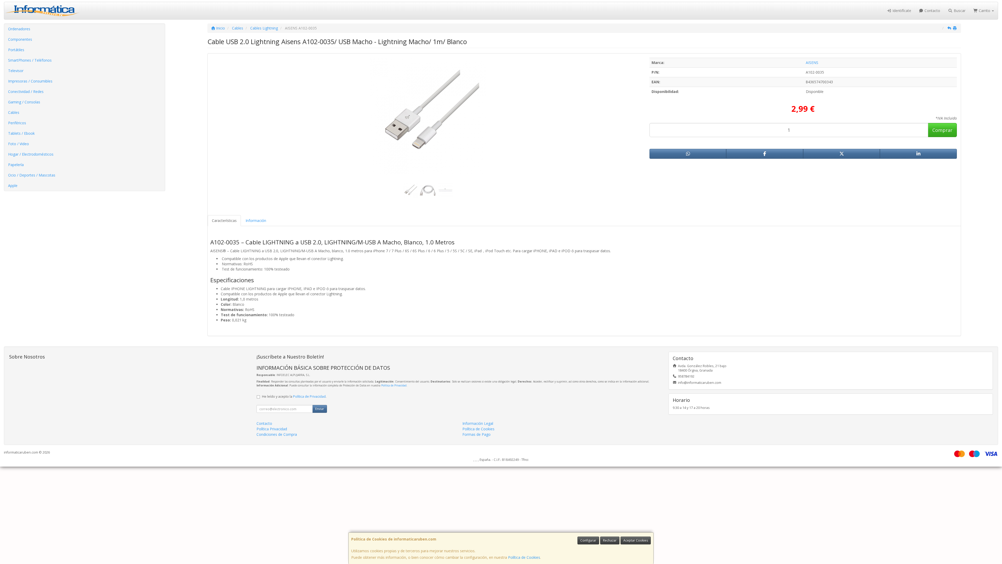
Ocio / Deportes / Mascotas (31, 175)
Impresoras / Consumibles (30, 81)
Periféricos (17, 122)
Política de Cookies (524, 557)
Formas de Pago (476, 434)
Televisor (15, 70)
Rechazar (610, 540)
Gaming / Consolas (24, 101)
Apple (12, 185)
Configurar (588, 540)
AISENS (812, 62)
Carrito (984, 10)
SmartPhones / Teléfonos (30, 60)
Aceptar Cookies (635, 540)
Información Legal (477, 423)
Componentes (20, 39)
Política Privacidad (272, 428)
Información (256, 220)
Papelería (16, 164)
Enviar (319, 409)
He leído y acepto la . (294, 396)
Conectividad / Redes (26, 91)
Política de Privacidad (394, 385)
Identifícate (901, 10)
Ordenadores (19, 28)
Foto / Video (18, 143)
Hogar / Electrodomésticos (30, 154)
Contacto (931, 10)
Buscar (959, 10)
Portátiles (16, 49)
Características (224, 220)
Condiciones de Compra (277, 434)
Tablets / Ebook (21, 133)
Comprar (942, 130)
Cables (13, 112)
